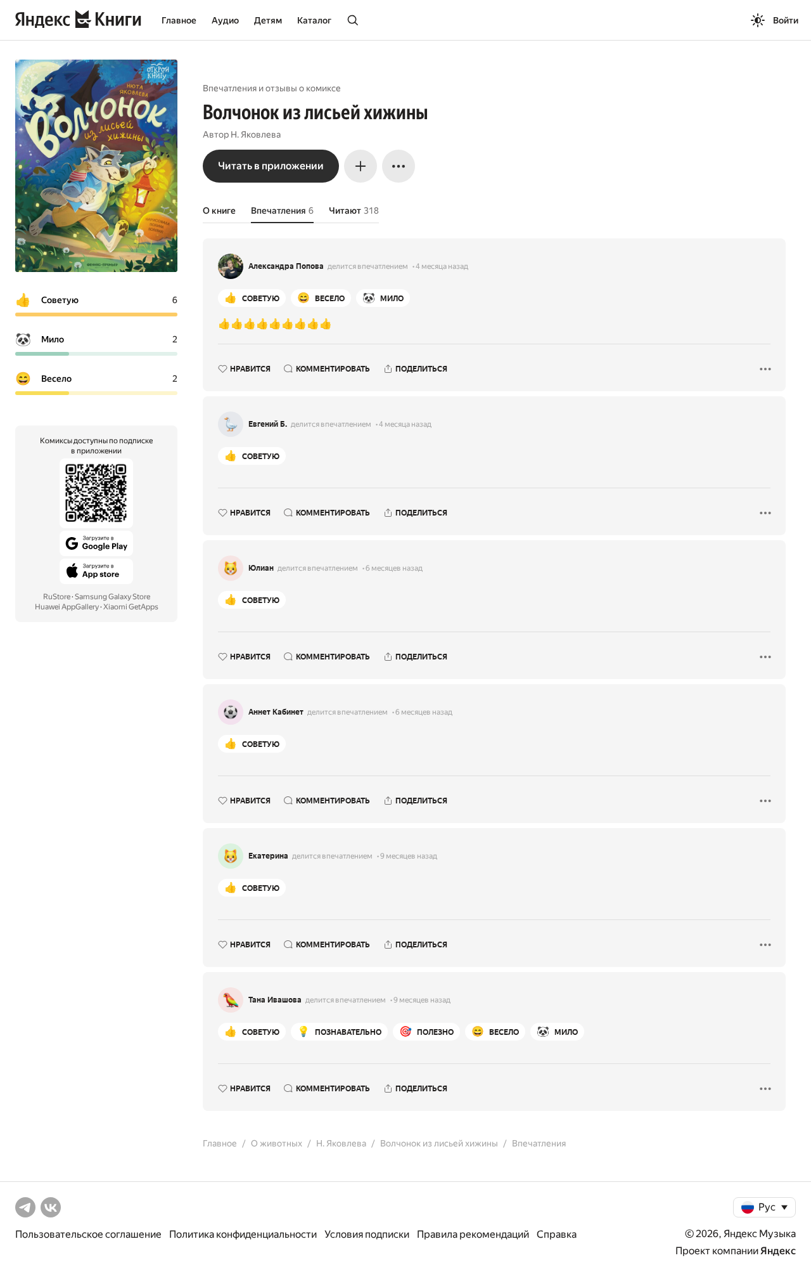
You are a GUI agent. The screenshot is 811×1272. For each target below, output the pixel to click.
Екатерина (268, 856)
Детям (268, 20)
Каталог (314, 20)
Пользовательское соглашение (88, 1234)
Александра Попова (286, 266)
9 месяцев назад (408, 856)
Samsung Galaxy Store (112, 596)
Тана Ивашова (275, 1000)
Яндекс (778, 1251)
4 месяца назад (442, 266)
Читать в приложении (271, 166)
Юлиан (261, 568)
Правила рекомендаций (473, 1234)
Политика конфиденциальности (243, 1234)
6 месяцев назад (394, 568)
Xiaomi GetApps (130, 606)
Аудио (225, 20)
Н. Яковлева (256, 134)
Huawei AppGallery (67, 606)
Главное (179, 20)
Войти (785, 20)
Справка (557, 1234)
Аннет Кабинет (275, 712)
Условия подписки (366, 1234)
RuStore (56, 596)
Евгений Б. (267, 424)
